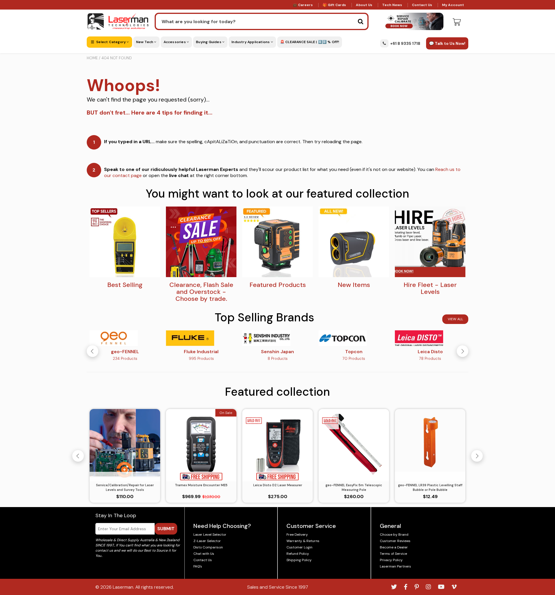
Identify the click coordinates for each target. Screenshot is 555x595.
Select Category (111, 42)
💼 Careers (303, 5)
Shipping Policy (299, 560)
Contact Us (422, 5)
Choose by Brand (394, 534)
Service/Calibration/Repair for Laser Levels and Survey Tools (125, 487)
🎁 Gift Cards (334, 5)
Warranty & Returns (302, 541)
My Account (453, 5)
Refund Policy (297, 553)
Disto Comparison (208, 547)
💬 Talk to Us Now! (447, 43)
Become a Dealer (394, 547)
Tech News (392, 5)
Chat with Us (203, 553)
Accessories (175, 42)
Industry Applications (251, 42)
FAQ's (197, 566)
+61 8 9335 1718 (405, 43)
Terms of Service (393, 553)
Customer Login (299, 547)
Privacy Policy (391, 560)
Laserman (123, 587)
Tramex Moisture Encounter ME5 (201, 485)
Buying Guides (209, 42)
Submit (166, 529)
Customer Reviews (395, 541)
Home (92, 58)
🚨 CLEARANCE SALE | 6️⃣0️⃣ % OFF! (309, 42)
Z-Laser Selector (207, 541)
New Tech (145, 42)
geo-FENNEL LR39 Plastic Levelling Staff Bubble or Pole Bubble (430, 487)
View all (455, 319)
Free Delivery (297, 534)
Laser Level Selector (209, 534)
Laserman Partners (395, 566)
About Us (364, 5)
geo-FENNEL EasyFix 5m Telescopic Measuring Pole (353, 487)
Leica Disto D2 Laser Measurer (277, 485)
